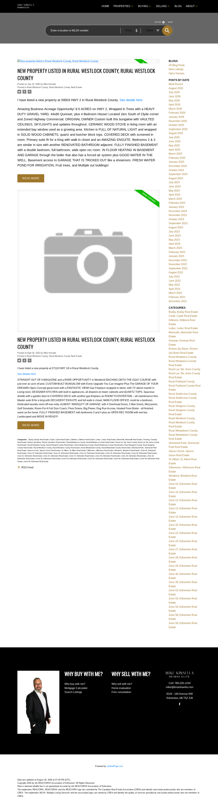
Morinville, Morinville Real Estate (129, 439)
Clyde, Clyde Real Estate (60, 439)
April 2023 (174, 243)
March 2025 (175, 153)
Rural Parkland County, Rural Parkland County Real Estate (51, 445)
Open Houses (176, 73)
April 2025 (174, 149)
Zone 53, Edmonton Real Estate (74, 459)
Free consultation (121, 692)
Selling (161, 6)
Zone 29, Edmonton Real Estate (134, 456)
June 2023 (175, 235)
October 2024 (176, 170)
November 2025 (178, 121)
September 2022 (178, 268)
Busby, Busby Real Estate (39, 439)
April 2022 (174, 289)
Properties (121, 6)
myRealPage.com (115, 766)
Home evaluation (121, 688)
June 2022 (175, 280)
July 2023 (174, 231)
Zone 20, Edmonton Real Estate (144, 453)
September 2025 (178, 129)
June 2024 (175, 186)
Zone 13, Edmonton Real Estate (92, 453)
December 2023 (178, 211)
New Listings (176, 69)
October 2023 (176, 219)
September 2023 (178, 223)
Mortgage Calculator (75, 688)
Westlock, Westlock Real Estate (127, 450)
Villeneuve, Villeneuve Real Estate (100, 450)
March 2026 (175, 108)
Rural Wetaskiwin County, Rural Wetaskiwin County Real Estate (106, 448)
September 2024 (178, 174)
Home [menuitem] (105, 6)
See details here (131, 100)
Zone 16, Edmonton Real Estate (118, 453)
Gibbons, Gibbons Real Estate (83, 439)
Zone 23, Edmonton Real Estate (55, 456)
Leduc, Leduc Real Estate (106, 439)
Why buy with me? (74, 684)
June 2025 (175, 141)
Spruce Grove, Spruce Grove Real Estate (44, 450)
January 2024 (176, 207)
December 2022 (178, 260)
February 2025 (177, 157)
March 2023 (175, 248)
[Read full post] (88, 63)
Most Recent (176, 84)
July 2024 (174, 182)
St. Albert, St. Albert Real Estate (74, 450)
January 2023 (176, 256)
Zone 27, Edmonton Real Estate (81, 456)
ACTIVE (158, 22)
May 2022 (174, 284)
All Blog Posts (177, 65)
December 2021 (178, 301)
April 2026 (174, 104)
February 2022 (177, 297)
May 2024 (174, 190)
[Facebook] (179, 704)
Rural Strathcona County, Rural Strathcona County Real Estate (99, 445)
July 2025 (174, 137)
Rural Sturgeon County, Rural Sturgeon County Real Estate (182, 410)
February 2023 (177, 252)
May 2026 (174, 100)
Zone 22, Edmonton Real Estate (29, 456)
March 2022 (175, 293)
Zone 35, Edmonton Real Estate (48, 459)
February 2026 (177, 112)
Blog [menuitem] (178, 6)
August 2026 (176, 88)
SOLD (170, 22)
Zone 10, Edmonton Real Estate (40, 453)
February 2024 (177, 202)
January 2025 (176, 161)
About (190, 6)
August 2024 (176, 178)
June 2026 (175, 96)
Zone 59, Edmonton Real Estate (36, 461)
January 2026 (176, 117)
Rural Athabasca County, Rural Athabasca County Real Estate (90, 442)
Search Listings (73, 692)
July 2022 (174, 276)
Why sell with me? (122, 684)
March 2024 (175, 198)
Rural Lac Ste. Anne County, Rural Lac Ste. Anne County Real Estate (185, 373)
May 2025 (174, 145)
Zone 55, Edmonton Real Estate (100, 459)
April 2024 (174, 194)
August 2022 (176, 272)
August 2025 (176, 133)
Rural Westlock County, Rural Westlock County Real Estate (54, 87)
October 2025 (176, 125)
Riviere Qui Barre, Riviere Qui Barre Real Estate (46, 442)
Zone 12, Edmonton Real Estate (66, 453)
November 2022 (178, 264)
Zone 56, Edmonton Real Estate (126, 459)
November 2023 (178, 215)
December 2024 (178, 166)
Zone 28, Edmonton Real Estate (107, 456)
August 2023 (176, 227)
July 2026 (174, 92)
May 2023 (174, 239)
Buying (143, 6)
